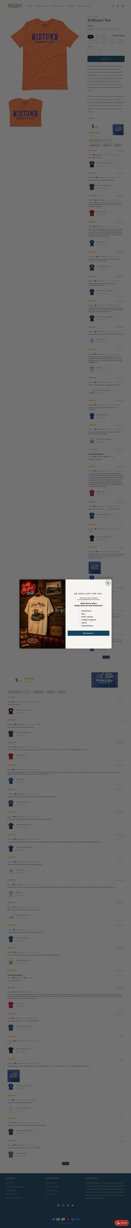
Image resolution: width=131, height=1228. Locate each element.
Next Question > (88, 633)
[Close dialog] (108, 583)
